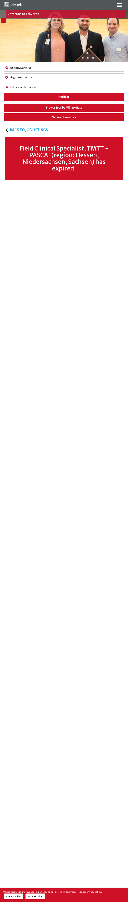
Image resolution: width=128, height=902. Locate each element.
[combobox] (64, 68)
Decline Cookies (35, 896)
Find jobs (64, 96)
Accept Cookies (13, 896)
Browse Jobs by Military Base (64, 107)
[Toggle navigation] (119, 6)
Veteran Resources (64, 117)
